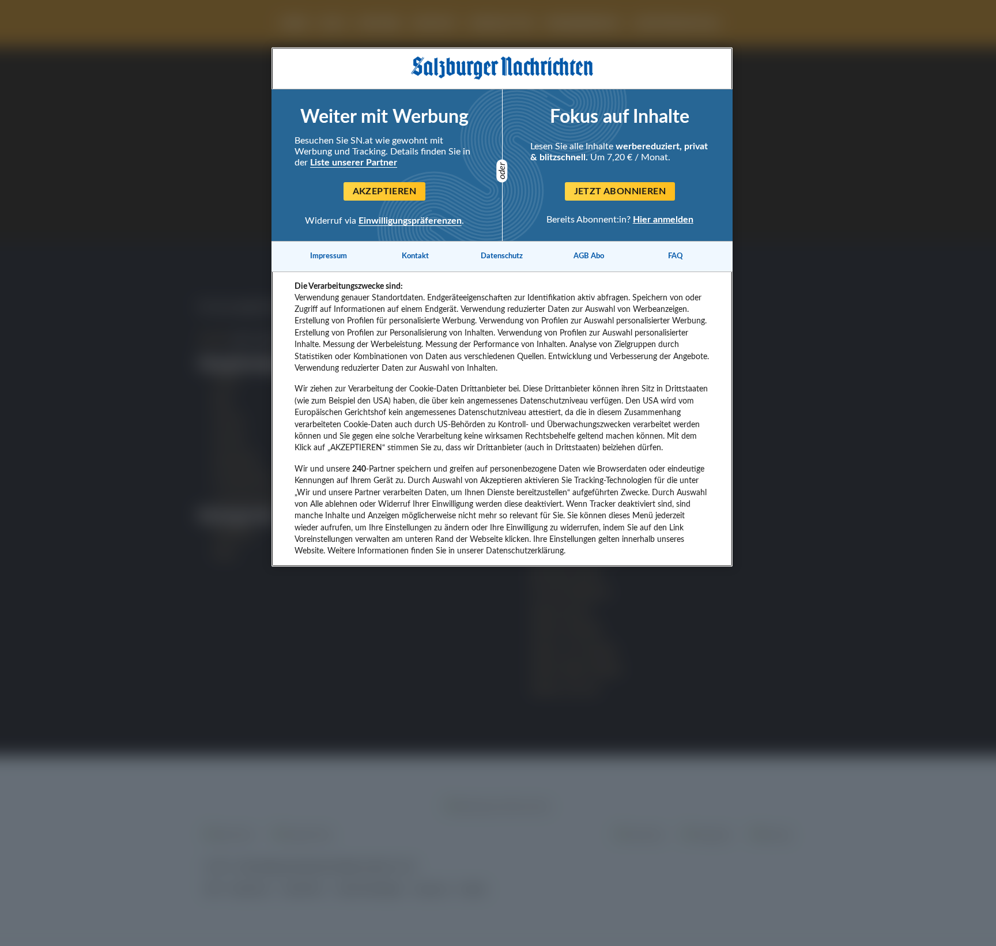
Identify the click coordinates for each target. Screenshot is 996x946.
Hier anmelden (663, 219)
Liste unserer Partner (353, 162)
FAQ (675, 255)
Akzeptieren (384, 191)
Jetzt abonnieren (620, 191)
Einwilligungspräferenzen (410, 220)
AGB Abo (589, 255)
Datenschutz (502, 255)
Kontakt (415, 255)
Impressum (328, 255)
